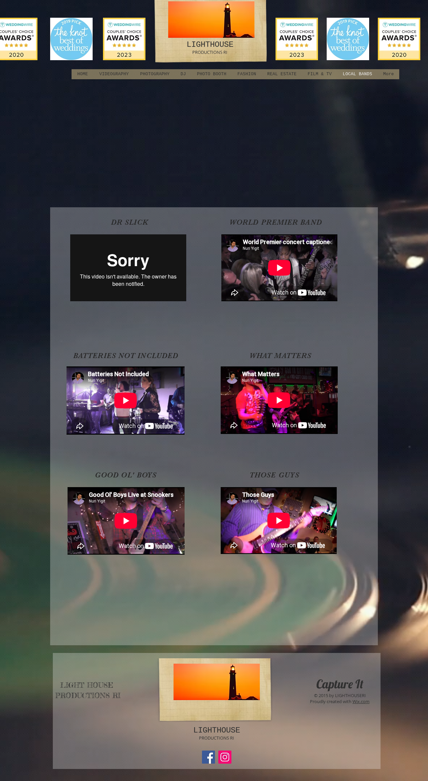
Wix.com (360, 701)
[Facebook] (208, 757)
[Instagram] (224, 757)
